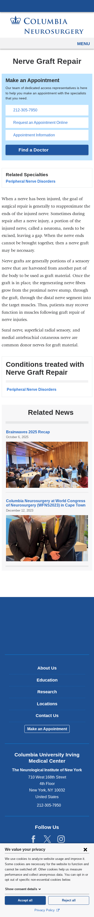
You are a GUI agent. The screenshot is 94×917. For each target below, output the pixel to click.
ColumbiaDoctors (47, 640)
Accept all (25, 900)
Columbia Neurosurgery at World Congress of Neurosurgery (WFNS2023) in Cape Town (46, 503)
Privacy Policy (45, 910)
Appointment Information (34, 135)
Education (47, 680)
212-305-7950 (25, 110)
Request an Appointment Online (40, 123)
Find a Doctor (33, 149)
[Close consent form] (85, 849)
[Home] (47, 25)
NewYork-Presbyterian (47, 625)
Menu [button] (83, 43)
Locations (47, 703)
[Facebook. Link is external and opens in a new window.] (33, 839)
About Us (47, 668)
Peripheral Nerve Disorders (30, 181)
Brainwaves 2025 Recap (28, 432)
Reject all (69, 900)
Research (47, 691)
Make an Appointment (47, 729)
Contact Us (47, 715)
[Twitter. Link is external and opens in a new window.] (47, 839)
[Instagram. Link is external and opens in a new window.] (61, 839)
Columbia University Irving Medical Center (47, 5)
